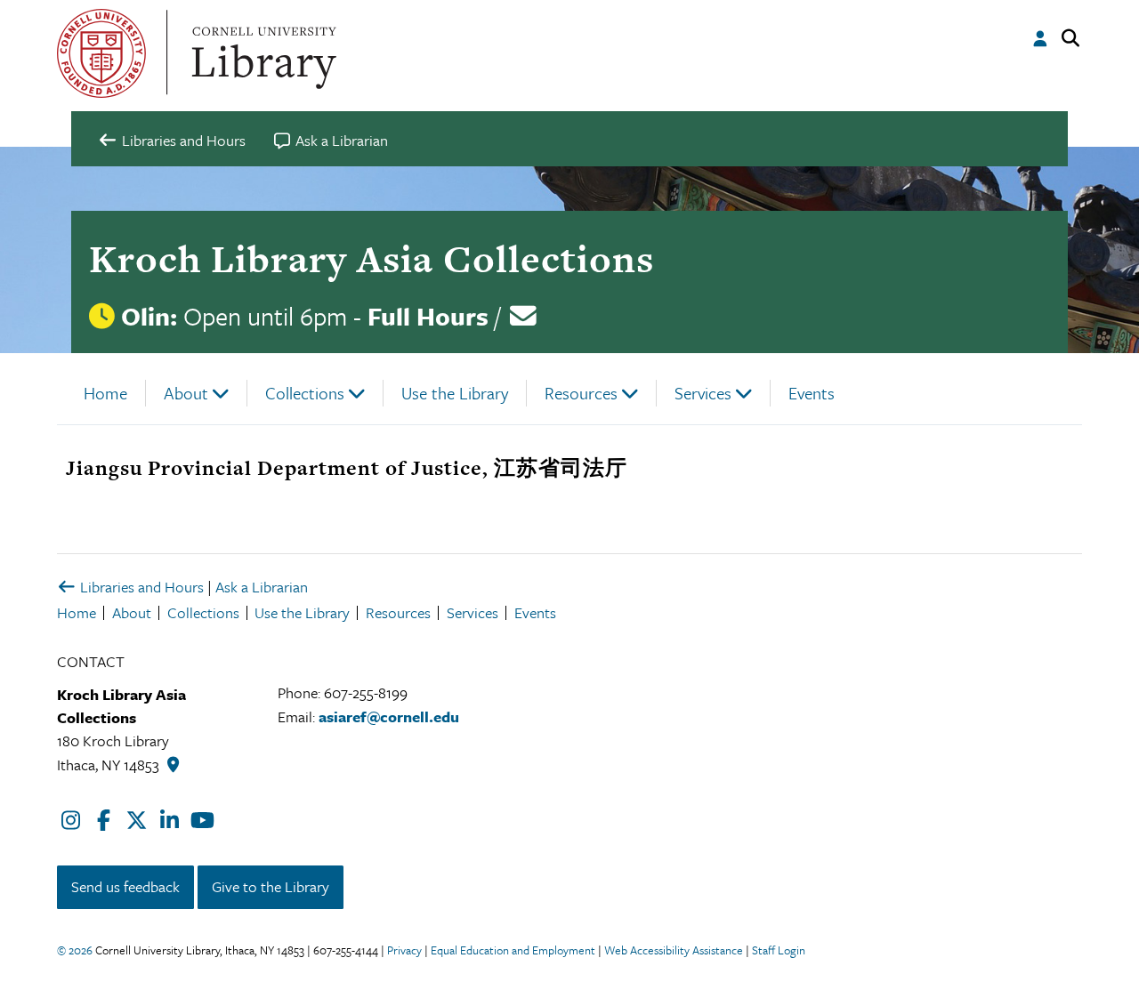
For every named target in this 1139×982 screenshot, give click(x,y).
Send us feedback (125, 886)
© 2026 (75, 950)
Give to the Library (270, 886)
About (186, 393)
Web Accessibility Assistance (673, 950)
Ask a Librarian (261, 587)
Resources (581, 393)
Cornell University (101, 53)
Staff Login (778, 950)
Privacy (404, 950)
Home (105, 393)
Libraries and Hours (140, 587)
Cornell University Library (261, 53)
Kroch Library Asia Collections (371, 258)
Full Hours (428, 316)
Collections (304, 393)
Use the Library (454, 393)
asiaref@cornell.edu (389, 716)
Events (811, 393)
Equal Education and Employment (513, 950)
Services (703, 393)
